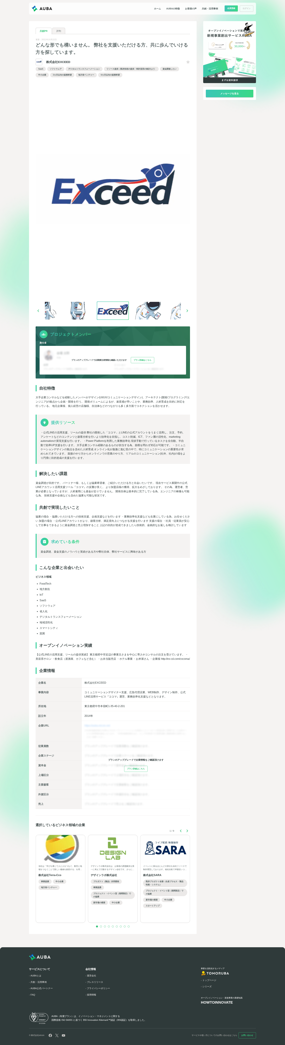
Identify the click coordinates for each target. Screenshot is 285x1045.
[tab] (44, 31)
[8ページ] (125, 926)
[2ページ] (101, 926)
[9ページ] (129, 926)
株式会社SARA (152, 875)
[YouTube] (63, 1035)
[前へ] (38, 310)
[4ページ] (109, 926)
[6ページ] (117, 926)
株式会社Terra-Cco (49, 875)
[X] (57, 1035)
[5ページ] (113, 926)
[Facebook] (50, 1035)
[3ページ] (105, 926)
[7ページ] (121, 926)
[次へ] (187, 310)
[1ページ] (97, 926)
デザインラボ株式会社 (104, 875)
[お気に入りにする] (188, 62)
